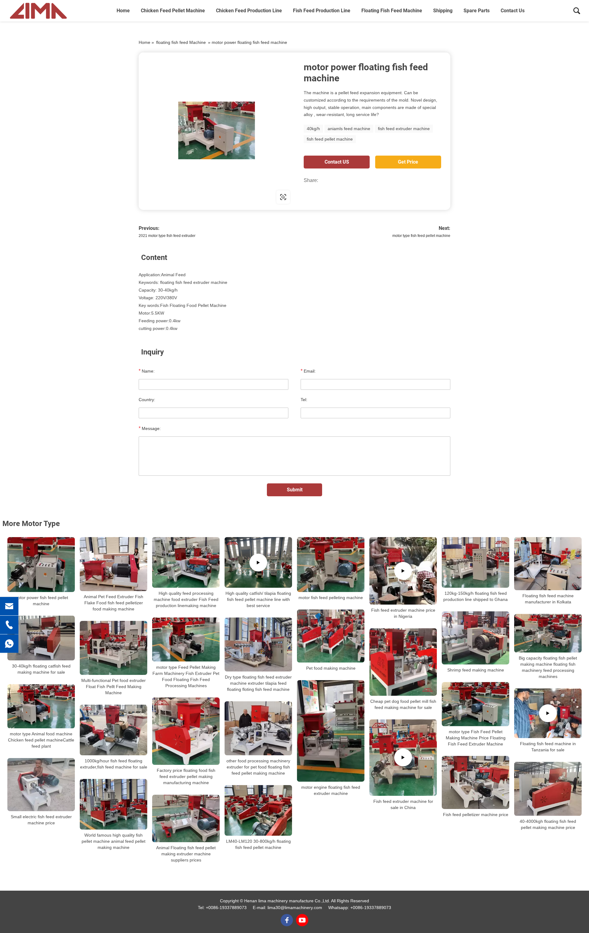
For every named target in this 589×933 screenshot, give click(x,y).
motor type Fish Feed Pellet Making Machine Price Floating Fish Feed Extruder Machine (476, 737)
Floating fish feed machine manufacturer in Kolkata (548, 598)
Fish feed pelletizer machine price (475, 814)
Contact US (337, 162)
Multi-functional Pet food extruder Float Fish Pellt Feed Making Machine (113, 686)
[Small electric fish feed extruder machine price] (41, 784)
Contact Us (513, 11)
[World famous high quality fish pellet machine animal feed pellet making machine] (113, 804)
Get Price (408, 162)
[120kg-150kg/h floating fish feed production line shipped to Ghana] (475, 562)
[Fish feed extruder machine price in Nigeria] (403, 571)
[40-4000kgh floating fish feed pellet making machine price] (548, 789)
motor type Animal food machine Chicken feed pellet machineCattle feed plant (41, 740)
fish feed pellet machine (330, 139)
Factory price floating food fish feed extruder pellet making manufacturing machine (186, 776)
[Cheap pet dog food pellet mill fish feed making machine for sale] (403, 662)
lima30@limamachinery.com (295, 907)
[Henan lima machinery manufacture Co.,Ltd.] (38, 10)
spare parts (477, 11)
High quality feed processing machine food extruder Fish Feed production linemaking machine (186, 599)
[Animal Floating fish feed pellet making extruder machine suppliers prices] (186, 818)
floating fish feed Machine (391, 11)
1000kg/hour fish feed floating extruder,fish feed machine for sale (113, 763)
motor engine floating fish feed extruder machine (330, 790)
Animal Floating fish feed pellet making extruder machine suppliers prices (186, 854)
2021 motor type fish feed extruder (167, 236)
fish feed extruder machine (404, 128)
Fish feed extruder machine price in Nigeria (403, 613)
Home (123, 11)
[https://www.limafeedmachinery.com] (216, 130)
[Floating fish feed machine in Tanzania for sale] (548, 713)
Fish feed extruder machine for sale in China (403, 804)
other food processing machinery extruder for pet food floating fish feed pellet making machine (258, 767)
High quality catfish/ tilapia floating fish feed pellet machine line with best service (258, 599)
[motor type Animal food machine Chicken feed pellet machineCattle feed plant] (41, 706)
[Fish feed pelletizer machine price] (475, 782)
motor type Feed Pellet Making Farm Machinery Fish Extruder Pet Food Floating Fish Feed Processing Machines (185, 676)
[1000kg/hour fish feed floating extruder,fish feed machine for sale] (113, 730)
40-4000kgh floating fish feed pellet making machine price (548, 824)
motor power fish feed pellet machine (41, 600)
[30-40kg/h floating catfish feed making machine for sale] (41, 638)
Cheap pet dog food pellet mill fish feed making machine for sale (403, 704)
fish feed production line (321, 11)
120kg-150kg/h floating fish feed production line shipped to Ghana (475, 596)
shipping (442, 11)
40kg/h (313, 128)
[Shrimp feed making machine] (475, 637)
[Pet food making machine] (330, 636)
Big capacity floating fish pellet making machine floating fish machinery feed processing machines (548, 667)
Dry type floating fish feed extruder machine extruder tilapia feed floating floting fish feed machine (258, 683)
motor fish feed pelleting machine (330, 597)
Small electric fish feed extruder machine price (41, 819)
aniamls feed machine (349, 128)
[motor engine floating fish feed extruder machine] (330, 731)
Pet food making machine (331, 668)
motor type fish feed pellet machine (421, 236)
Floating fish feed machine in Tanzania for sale (548, 746)
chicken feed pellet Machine (173, 11)
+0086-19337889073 (226, 907)
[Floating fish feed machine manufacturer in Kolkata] (548, 563)
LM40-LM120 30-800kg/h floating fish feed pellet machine (258, 844)
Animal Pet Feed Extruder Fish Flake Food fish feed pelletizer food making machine (113, 602)
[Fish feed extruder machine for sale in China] (403, 757)
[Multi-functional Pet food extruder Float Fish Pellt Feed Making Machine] (113, 648)
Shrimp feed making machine (475, 670)
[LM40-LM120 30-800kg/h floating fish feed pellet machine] (258, 810)
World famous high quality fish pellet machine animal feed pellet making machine (113, 841)
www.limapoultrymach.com (178, 197)
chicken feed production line (249, 11)
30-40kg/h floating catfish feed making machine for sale (41, 669)
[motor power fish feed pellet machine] (41, 564)
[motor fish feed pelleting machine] (330, 564)
